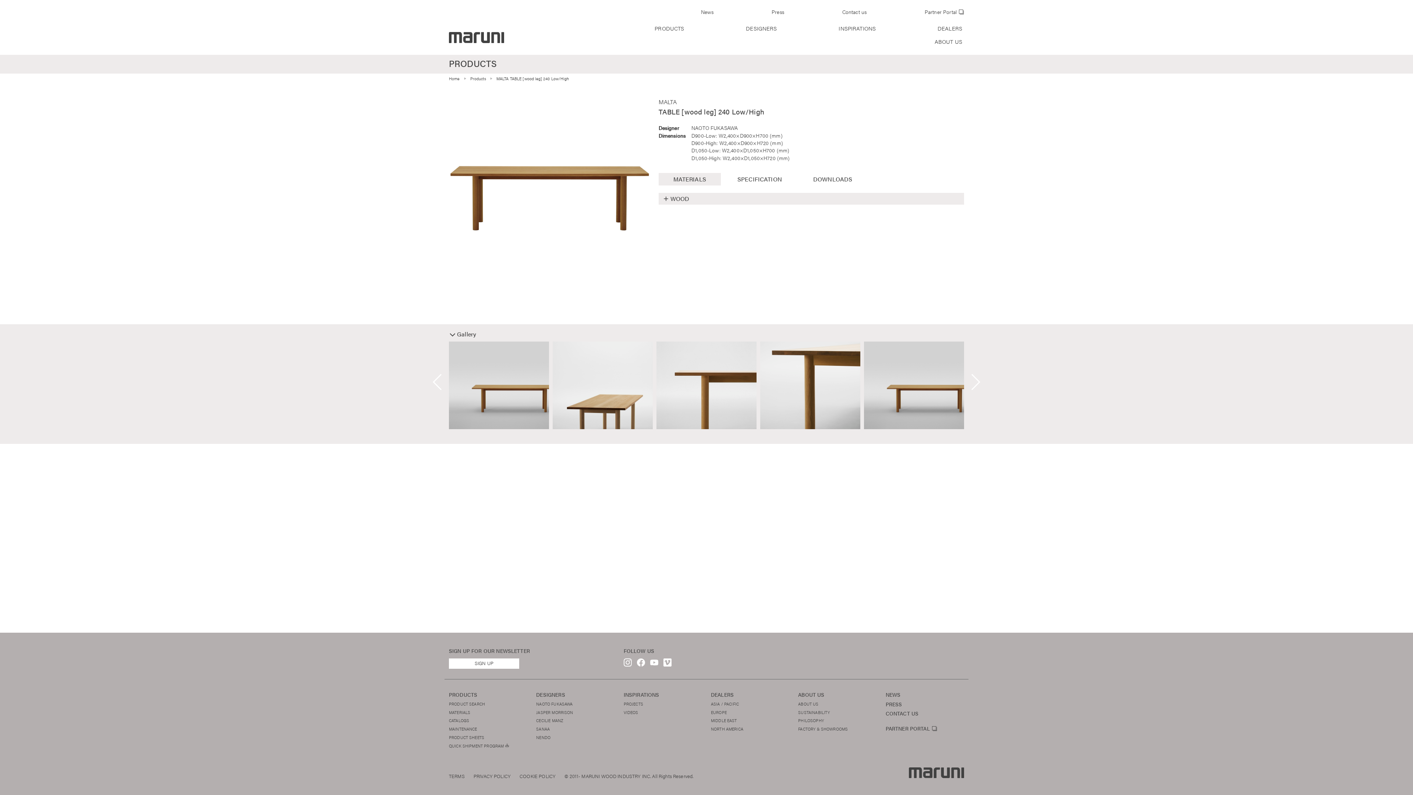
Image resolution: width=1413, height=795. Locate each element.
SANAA (543, 729)
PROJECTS (633, 704)
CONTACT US (902, 713)
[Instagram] (628, 664)
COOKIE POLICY (538, 776)
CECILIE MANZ (549, 720)
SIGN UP (484, 663)
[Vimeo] (667, 664)
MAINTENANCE (463, 729)
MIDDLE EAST (724, 720)
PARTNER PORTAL (908, 728)
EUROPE (719, 712)
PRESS (894, 704)
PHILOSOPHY (811, 720)
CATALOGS (459, 720)
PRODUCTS (669, 28)
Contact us (854, 12)
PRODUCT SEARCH (467, 704)
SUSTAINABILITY (814, 712)
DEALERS (950, 28)
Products (478, 78)
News (707, 12)
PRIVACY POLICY (492, 776)
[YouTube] (654, 664)
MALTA (668, 102)
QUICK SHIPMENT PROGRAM (477, 746)
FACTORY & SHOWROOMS (823, 729)
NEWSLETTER (513, 650)
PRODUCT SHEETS (466, 737)
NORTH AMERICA (727, 729)
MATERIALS (459, 712)
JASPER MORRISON (554, 712)
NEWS (893, 694)
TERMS (457, 776)
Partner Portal (941, 12)
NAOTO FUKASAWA (714, 127)
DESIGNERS (761, 28)
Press (778, 12)
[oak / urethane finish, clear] (549, 198)
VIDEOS (631, 712)
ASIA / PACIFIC (725, 704)
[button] (438, 382)
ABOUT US (948, 42)
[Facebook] (641, 664)
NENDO (543, 737)
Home (454, 78)
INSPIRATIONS (857, 28)
